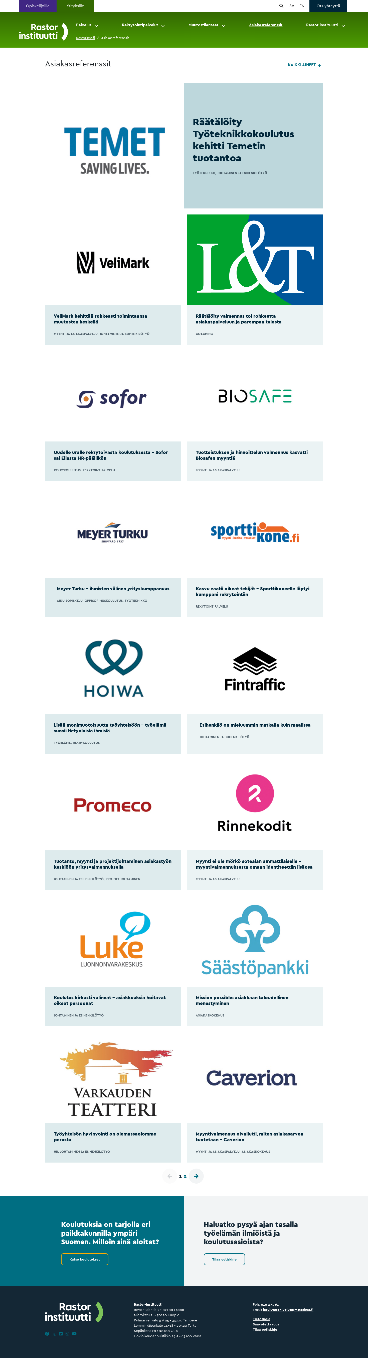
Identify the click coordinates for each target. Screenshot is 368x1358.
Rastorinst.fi (85, 38)
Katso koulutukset (85, 1259)
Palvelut (83, 25)
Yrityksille (75, 6)
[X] (54, 1333)
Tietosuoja (261, 1319)
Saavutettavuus (266, 1324)
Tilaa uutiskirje (224, 1259)
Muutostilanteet (204, 25)
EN (301, 6)
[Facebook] (47, 1333)
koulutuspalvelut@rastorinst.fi (288, 1309)
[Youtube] (74, 1333)
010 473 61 (270, 1304)
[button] (96, 25)
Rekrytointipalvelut (140, 25)
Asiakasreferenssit (266, 25)
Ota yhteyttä (328, 6)
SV (291, 6)
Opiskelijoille (38, 6)
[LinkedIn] (61, 1333)
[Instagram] (67, 1333)
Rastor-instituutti (322, 25)
